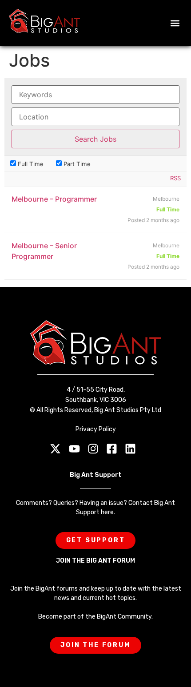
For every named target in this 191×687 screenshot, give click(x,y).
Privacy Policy (96, 429)
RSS (175, 178)
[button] (174, 23)
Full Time (30, 163)
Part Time (76, 163)
